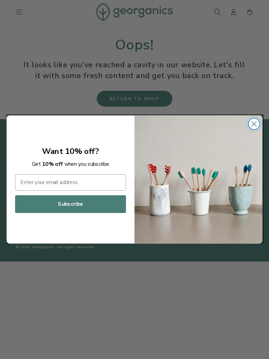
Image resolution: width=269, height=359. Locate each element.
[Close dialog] (254, 124)
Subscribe (70, 204)
